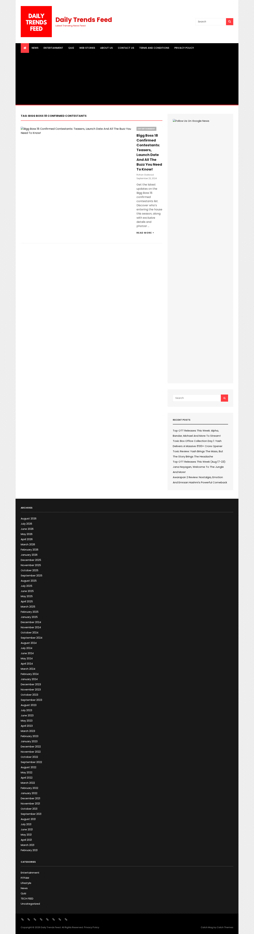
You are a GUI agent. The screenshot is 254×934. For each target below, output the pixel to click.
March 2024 (28, 669)
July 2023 (26, 710)
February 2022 (29, 788)
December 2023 (31, 684)
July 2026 (26, 523)
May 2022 (26, 772)
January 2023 (29, 741)
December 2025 (31, 560)
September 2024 (31, 637)
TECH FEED (27, 898)
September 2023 (31, 700)
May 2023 (26, 720)
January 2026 (29, 555)
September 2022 (31, 762)
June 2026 (27, 529)
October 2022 (29, 757)
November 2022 (31, 751)
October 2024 (29, 632)
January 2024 (29, 679)
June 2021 (27, 829)
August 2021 (28, 819)
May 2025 (27, 596)
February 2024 (30, 674)
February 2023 (29, 736)
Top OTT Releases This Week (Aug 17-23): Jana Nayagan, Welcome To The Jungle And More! (199, 467)
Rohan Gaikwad (145, 174)
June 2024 (27, 653)
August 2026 (28, 518)
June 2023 (27, 715)
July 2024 (26, 648)
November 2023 (31, 689)
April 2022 (26, 777)
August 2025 (29, 580)
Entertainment (53, 48)
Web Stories (87, 48)
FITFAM (25, 878)
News (35, 48)
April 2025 (27, 601)
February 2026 (29, 549)
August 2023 (28, 705)
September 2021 (31, 814)
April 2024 (27, 663)
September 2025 (31, 575)
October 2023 (29, 694)
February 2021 (29, 850)
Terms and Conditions (154, 48)
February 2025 (30, 612)
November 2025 (31, 565)
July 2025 (26, 586)
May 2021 (26, 834)
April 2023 (27, 726)
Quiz (71, 48)
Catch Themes (225, 927)
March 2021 (27, 845)
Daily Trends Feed (83, 19)
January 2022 (29, 793)
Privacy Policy (184, 48)
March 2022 (28, 783)
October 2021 (29, 808)
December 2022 (31, 746)
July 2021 (26, 824)
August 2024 (29, 643)
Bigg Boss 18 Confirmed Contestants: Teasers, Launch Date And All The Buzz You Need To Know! (149, 152)
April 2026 (27, 539)
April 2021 (26, 840)
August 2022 (28, 767)
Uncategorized (30, 903)
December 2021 (30, 798)
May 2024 (27, 658)
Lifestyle (26, 883)
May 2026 (26, 534)
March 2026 (28, 544)
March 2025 (28, 606)
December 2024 (31, 622)
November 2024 (31, 627)
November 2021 (30, 803)
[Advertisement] (127, 79)
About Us (106, 48)
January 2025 (29, 617)
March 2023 (28, 731)
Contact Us (126, 48)
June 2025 (27, 591)
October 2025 (29, 570)
